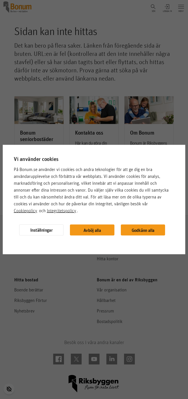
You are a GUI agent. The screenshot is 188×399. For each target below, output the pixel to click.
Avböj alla (92, 230)
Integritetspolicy (61, 210)
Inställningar (41, 230)
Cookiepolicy (25, 210)
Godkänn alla (143, 230)
